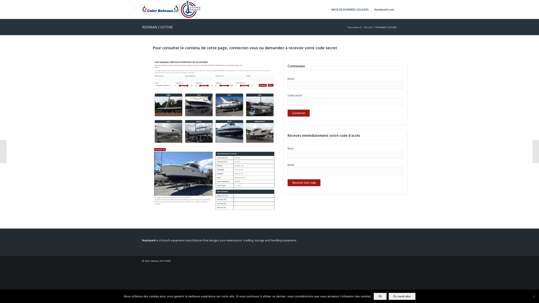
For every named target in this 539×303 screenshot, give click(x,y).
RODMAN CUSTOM (157, 27)
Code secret (295, 95)
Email (291, 79)
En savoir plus (402, 296)
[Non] (534, 296)
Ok (380, 296)
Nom (291, 148)
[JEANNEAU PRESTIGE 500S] (3, 151)
